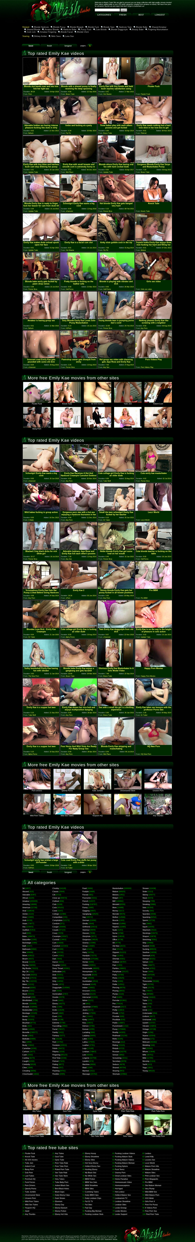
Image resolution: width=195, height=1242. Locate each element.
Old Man (115, 946)
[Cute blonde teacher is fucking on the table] (153, 549)
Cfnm (24, 1068)
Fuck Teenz (119, 1169)
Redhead (116, 1036)
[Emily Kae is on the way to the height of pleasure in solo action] (153, 627)
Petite (114, 984)
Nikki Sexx (56, 36)
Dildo (54, 978)
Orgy (114, 956)
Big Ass (25, 965)
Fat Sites (88, 1205)
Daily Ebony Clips (62, 1195)
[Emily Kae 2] (78, 588)
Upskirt (145, 1023)
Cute (54, 952)
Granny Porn (120, 1173)
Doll (54, 991)
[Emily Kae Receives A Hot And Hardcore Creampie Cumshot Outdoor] (78, 471)
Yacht (144, 1064)
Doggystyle (57, 988)
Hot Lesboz (119, 1192)
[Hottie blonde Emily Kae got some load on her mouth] (116, 549)
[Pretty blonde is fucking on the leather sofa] (78, 279)
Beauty (25, 962)
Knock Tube (67, 404)
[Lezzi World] (153, 510)
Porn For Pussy (151, 1205)
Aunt (24, 933)
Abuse (115, 1239)
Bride (24, 1026)
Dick (54, 975)
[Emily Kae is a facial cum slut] (78, 240)
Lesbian (85, 1052)
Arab (24, 920)
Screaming (116, 1058)
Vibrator (145, 1026)
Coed (54, 911)
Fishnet (55, 1061)
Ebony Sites (90, 1160)
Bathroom (26, 949)
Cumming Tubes (92, 1192)
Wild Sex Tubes (67, 816)
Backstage (26, 943)
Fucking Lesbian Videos (125, 1153)
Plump (115, 994)
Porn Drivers (37, 791)
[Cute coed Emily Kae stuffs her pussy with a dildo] (78, 858)
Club (54, 904)
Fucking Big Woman (93, 1211)
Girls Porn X (150, 1201)
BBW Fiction (90, 1179)
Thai (144, 978)
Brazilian (26, 1023)
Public (115, 1023)
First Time (56, 1058)
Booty (24, 1020)
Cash (24, 1055)
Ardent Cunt (158, 404)
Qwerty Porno (67, 791)
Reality (115, 1032)
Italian (84, 1000)
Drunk (54, 1000)
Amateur (25, 901)
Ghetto (85, 924)
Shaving (115, 1071)
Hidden (85, 965)
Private (115, 1013)
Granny (85, 943)
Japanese (86, 1007)
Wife (144, 1055)
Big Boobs (26, 968)
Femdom (56, 1045)
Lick (84, 1055)
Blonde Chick (83, 32)
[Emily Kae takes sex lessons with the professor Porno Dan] (153, 705)
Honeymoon (87, 972)
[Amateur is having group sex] (41, 318)
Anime (25, 914)
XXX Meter (149, 1198)
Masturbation (117, 888)
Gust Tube (67, 1111)
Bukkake (26, 1039)
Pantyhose (116, 972)
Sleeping (146, 901)
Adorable (26, 895)
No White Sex (90, 1176)
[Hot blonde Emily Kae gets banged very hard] (116, 201)
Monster (115, 914)
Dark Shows (60, 1198)
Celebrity (26, 1064)
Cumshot (56, 946)
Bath (24, 946)
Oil (113, 943)
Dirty (54, 981)
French (85, 901)
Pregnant (116, 1007)
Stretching (146, 940)
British (25, 1029)
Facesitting (56, 1026)
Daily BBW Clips (92, 1195)
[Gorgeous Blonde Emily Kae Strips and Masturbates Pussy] (153, 162)
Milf (113, 901)
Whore (145, 1052)
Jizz (84, 1016)
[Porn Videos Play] (153, 357)
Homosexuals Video (123, 1182)
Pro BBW (148, 1182)
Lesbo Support (121, 1214)
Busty (24, 1045)
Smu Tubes (128, 1136)
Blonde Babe (141, 27)
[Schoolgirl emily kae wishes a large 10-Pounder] (41, 858)
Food (84, 888)
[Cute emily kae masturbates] (153, 471)
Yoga (144, 1068)
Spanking (146, 917)
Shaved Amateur (159, 27)
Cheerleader (27, 1074)
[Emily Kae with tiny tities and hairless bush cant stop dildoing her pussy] (41, 162)
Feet (54, 1042)
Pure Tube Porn (158, 1111)
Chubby (55, 888)
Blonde (25, 1004)
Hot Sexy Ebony (91, 1163)
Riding (115, 1045)
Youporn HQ (97, 816)
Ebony (55, 1004)
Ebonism (58, 1201)
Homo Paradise (121, 1179)
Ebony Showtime (92, 1157)
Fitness (55, 1068)
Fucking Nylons (121, 1166)
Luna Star (69, 36)
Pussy (114, 1029)
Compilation (57, 920)
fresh (49, 46)
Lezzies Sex (150, 1160)
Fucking (85, 904)
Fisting (55, 1064)
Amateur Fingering (48, 32)
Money (115, 911)
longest (68, 46)
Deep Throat (57, 968)
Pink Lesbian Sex (152, 1176)
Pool (114, 997)
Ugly (144, 1007)
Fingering (56, 1055)
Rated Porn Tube (37, 1136)
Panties (115, 968)
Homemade (87, 968)
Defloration (57, 972)
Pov (114, 1004)
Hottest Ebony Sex (92, 1166)
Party (114, 975)
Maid (84, 1068)
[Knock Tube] (153, 201)
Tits (143, 991)
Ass (23, 927)
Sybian (145, 962)
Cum (54, 943)
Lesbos (148, 1153)
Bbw (24, 952)
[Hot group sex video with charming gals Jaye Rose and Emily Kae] (116, 357)
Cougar (55, 927)
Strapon (145, 936)
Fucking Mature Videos (124, 1160)
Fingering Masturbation (158, 29)
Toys (144, 994)
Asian (24, 924)
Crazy (54, 933)
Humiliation (87, 981)
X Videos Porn (151, 1208)
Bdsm (24, 956)
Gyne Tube (97, 1111)
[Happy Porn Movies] (153, 666)
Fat (53, 1039)
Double (55, 997)
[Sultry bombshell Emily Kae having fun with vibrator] (41, 666)
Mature (115, 891)
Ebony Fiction (60, 1211)
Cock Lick (31, 32)
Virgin (144, 1032)
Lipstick (85, 1061)
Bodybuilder (27, 1010)
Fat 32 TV (89, 1201)
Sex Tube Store (97, 1136)
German (85, 920)
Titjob (144, 988)
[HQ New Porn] (153, 744)
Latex (84, 1039)
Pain (114, 965)
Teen (144, 975)
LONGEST (160, 15)
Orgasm (115, 952)
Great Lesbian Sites (123, 1176)
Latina (85, 1042)
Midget (115, 898)
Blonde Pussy (59, 27)
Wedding (146, 1045)
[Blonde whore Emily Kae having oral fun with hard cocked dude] (116, 162)
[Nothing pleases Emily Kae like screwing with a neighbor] (153, 318)
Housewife (86, 975)
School (115, 1055)
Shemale (116, 1074)
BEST (141, 15)
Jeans (84, 1010)
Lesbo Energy (121, 1208)
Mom (114, 908)
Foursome (86, 898)
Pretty (114, 1010)
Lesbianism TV (121, 1198)
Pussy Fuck (86, 29)
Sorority (145, 911)
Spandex (146, 914)
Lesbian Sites (120, 1205)
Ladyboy (86, 1036)
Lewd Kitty (149, 1157)
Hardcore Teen (125, 27)
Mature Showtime (152, 1169)
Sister (144, 891)
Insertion (86, 994)
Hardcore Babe (69, 29)
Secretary (116, 1061)
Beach (25, 959)
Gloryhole (86, 936)
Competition (57, 917)
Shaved (115, 1068)
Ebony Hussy (90, 1153)
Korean (85, 1029)
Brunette (25, 1032)
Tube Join (128, 404)
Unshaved (146, 1020)
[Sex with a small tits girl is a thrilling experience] (116, 705)
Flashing (56, 1071)
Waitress (146, 1039)
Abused (25, 891)
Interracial (86, 997)
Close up (56, 898)
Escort (55, 1013)
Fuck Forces (158, 429)
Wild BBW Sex (151, 1192)
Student (145, 946)
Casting (25, 1058)
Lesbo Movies (121, 1211)
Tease (144, 972)
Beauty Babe (138, 29)
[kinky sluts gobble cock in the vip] (116, 240)
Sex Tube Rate (67, 1136)
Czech (55, 956)
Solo (144, 908)
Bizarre (25, 991)
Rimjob (115, 1048)
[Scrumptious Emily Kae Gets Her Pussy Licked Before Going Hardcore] (41, 588)
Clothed (55, 901)
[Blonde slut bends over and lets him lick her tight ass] (41, 84)
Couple (55, 930)
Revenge (116, 1042)
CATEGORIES (104, 15)
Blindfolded (27, 1000)
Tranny (145, 997)
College (55, 914)
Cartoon (25, 1052)
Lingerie (85, 1058)
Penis (114, 978)
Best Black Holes (62, 1189)
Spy (144, 924)
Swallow (145, 952)
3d (23, 888)
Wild (144, 1058)
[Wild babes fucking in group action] (41, 510)
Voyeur (145, 1036)
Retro (114, 1039)
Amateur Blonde (52, 29)
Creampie (56, 936)
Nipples (115, 927)
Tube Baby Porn (158, 1136)
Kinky (84, 1020)
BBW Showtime (91, 1185)
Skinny (145, 895)
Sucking (145, 949)
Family (55, 1032)
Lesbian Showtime (122, 1201)
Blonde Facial (67, 32)
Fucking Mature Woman (125, 1163)
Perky (114, 981)
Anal (24, 911)
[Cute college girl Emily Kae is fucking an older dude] (116, 471)
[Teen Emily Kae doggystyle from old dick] (116, 627)
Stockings (146, 933)
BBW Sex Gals (91, 1182)
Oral (114, 949)
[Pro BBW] (153, 588)
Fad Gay (88, 1208)
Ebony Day (59, 1205)
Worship (145, 1061)
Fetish (54, 1048)
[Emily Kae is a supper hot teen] (41, 705)
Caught (25, 1061)
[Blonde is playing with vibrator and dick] (116, 279)
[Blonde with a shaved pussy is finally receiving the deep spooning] (78, 84)
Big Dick (25, 978)
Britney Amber (40, 36)
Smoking (146, 904)
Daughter (56, 965)
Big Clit (25, 972)
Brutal (24, 1036)
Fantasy (55, 1036)
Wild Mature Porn (152, 1195)
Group (85, 946)
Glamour (86, 930)
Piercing (115, 988)
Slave (144, 898)
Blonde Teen (108, 27)
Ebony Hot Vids (61, 1214)
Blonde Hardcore (41, 27)
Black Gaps (59, 1192)
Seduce (115, 1064)
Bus (24, 1042)
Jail (83, 1004)
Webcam (146, 1042)
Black (24, 994)
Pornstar (115, 1000)
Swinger (145, 959)
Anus (24, 917)
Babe (24, 936)
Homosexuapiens (122, 1185)
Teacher (145, 968)
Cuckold (55, 940)
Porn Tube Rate (127, 1111)
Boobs (25, 1016)
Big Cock (26, 975)
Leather (85, 1045)
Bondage (26, 1013)
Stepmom (146, 930)
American (26, 908)
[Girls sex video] (153, 279)
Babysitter (26, 940)
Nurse (114, 933)
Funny (85, 908)
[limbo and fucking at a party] (78, 123)
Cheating (26, 1071)
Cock (54, 908)
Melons (115, 895)
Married (85, 1071)
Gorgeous (86, 940)
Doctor (55, 984)
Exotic (54, 1020)
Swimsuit (146, 956)
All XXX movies (97, 404)
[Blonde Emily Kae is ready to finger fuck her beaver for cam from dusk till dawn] (41, 201)
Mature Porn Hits (152, 1166)
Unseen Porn (158, 791)
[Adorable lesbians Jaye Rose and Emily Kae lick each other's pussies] (78, 549)
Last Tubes (97, 429)
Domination (57, 994)
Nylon (114, 936)
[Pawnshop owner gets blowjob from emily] (78, 357)
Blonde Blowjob (76, 27)
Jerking (85, 1013)
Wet (144, 1048)
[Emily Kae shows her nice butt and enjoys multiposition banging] (78, 705)
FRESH (122, 15)
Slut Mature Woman (153, 1185)
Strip (144, 943)
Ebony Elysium (61, 1208)
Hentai (85, 962)
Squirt (144, 927)
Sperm (145, 920)
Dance (55, 962)
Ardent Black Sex (62, 1185)
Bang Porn (36, 429)
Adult (128, 816)
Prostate (115, 1016)
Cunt (54, 949)
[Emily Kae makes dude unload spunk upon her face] (41, 240)
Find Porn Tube (152, 1214)
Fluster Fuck (37, 404)
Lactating (86, 1032)
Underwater (147, 1013)
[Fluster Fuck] (153, 84)
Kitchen (85, 1026)
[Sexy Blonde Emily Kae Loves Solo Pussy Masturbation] (78, 318)
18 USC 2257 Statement (103, 1239)
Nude (114, 930)
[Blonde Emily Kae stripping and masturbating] (116, 744)
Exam (54, 1016)
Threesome (147, 981)
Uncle (144, 1010)
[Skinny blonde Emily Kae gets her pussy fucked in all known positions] (116, 588)
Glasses (85, 933)
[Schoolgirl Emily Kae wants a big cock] (78, 201)
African (25, 898)
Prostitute (116, 1020)
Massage (86, 1074)
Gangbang (86, 914)
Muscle (115, 920)
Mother (115, 917)
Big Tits (25, 981)
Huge (84, 978)
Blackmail (26, 997)
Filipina (55, 1052)
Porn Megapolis (151, 1179)
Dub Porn (67, 429)
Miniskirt (115, 904)
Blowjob (25, 1007)
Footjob (85, 891)
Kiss (84, 1023)
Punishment (117, 1026)
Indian (85, 988)
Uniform (145, 1016)
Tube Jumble (97, 791)
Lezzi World (150, 1163)
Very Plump (149, 1189)
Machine (86, 1064)
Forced (85, 895)
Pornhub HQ (128, 429)
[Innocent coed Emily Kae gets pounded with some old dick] (41, 357)
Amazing (26, 904)
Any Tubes (36, 1111)
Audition (25, 930)
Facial (54, 1029)
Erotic (54, 1010)
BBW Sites (89, 1189)
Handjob (86, 956)
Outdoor (115, 962)
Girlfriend (86, 927)
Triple (144, 1000)
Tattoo (144, 965)
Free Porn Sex (151, 1211)
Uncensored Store (127, 791)
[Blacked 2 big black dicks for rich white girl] (41, 549)
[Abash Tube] (33, 22)
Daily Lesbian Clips (93, 1198)
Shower (145, 888)
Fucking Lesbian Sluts (94, 1214)
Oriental (115, 959)
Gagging (86, 911)
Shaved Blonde (33, 29)
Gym (84, 949)
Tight (144, 984)
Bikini (24, 984)
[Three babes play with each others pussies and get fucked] (116, 123)
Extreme (55, 1023)
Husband (86, 984)
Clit (53, 895)
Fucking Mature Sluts (123, 1157)
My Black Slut (90, 1173)
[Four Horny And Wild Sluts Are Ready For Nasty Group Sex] (78, 744)
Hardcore (86, 959)
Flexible (55, 1074)
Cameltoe (26, 1048)
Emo (54, 1007)
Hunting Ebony (91, 1169)
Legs (84, 1048)
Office (114, 940)
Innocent (86, 991)
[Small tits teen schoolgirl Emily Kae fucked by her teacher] (116, 510)
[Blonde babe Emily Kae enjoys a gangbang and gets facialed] (78, 666)
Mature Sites (150, 1173)
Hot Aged (119, 1189)
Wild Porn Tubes (37, 816)
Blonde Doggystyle (119, 29)
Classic (55, 891)
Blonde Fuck (93, 27)
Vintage (145, 1029)
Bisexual (26, 988)
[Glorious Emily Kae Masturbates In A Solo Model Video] (116, 666)
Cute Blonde (101, 29)
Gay (84, 917)
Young (145, 1071)
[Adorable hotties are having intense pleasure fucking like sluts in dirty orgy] (41, 123)
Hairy (84, 952)
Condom (56, 924)
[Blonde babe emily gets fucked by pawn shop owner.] (41, 279)
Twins (144, 1004)
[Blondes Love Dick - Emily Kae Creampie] (41, 627)
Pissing (115, 991)
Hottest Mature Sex (123, 1195)
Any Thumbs (158, 816)
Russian (115, 1052)
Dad (54, 959)
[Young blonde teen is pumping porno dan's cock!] (116, 318)
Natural (115, 924)
